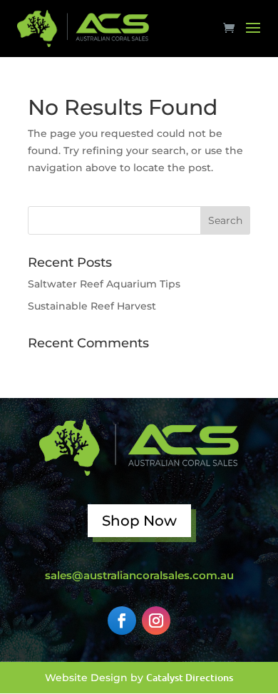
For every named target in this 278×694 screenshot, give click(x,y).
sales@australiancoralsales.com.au (139, 575)
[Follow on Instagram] (156, 620)
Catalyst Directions (189, 677)
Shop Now (139, 520)
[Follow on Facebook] (122, 620)
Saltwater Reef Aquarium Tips (104, 283)
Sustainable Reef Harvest (92, 306)
